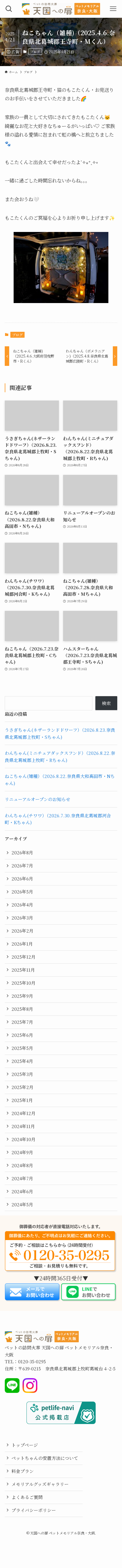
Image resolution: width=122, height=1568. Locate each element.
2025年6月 (22, 1035)
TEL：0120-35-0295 (25, 1361)
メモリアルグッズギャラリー (40, 1484)
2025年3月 (22, 1074)
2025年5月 (22, 1048)
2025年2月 (22, 1087)
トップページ (25, 1445)
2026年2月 (22, 931)
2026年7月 (22, 865)
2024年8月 (22, 1165)
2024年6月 (22, 1191)
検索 (106, 703)
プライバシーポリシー (34, 1510)
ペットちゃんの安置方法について (45, 1458)
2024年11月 (23, 1126)
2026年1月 (22, 944)
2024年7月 (22, 1178)
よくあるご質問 (27, 1497)
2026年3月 (22, 917)
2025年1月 (22, 1100)
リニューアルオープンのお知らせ (37, 799)
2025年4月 (22, 1061)
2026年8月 (22, 852)
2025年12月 (24, 957)
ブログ (35, 51)
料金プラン (23, 1471)
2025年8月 (22, 1009)
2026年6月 (22, 878)
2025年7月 (22, 1022)
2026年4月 (22, 904)
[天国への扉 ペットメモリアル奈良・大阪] (61, 9)
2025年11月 (23, 970)
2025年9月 (22, 996)
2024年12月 (24, 1113)
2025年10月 (24, 983)
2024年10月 (24, 1139)
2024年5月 (22, 1204)
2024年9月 (22, 1152)
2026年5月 (22, 891)
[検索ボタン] (9, 9)
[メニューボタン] (113, 9)
